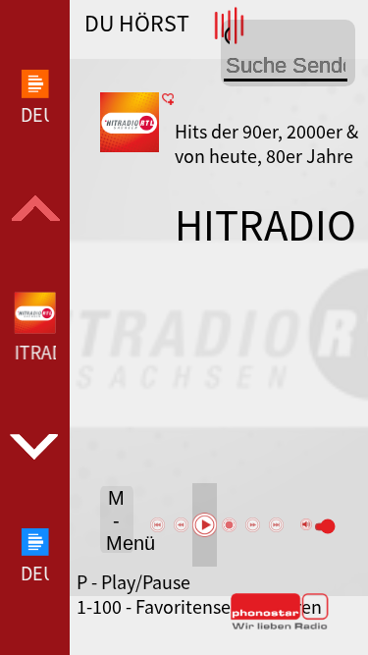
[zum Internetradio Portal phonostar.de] (280, 625)
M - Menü (119, 520)
